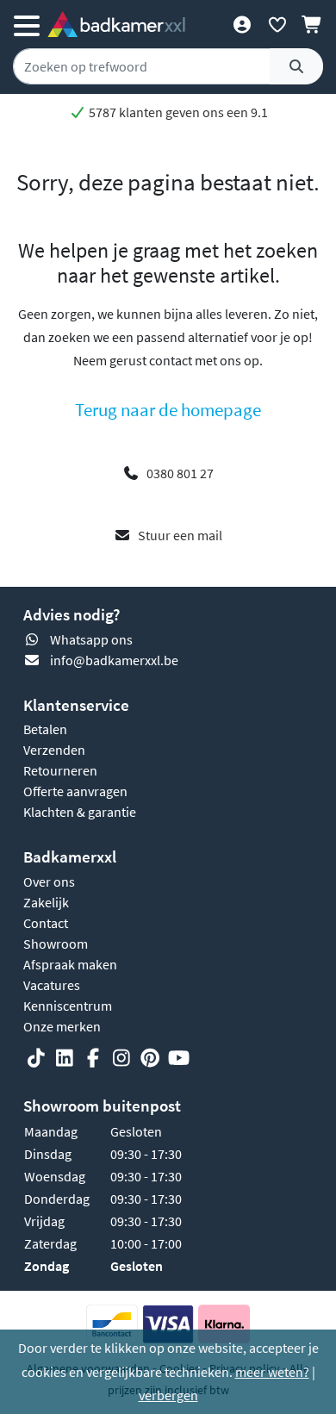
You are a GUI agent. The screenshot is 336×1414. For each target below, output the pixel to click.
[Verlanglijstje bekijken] (277, 24)
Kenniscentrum (67, 1005)
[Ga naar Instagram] (121, 1058)
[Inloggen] (241, 24)
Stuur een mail (180, 535)
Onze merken (62, 1026)
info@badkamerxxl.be (114, 660)
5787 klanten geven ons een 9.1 (177, 112)
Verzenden (54, 749)
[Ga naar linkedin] (65, 1058)
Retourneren (60, 770)
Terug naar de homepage (168, 410)
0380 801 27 (180, 473)
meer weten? (272, 1371)
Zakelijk (46, 902)
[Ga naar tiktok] (36, 1058)
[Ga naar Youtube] (178, 1058)
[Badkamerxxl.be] (116, 24)
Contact (45, 922)
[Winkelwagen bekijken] (312, 24)
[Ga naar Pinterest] (150, 1058)
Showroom (55, 943)
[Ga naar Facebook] (93, 1058)
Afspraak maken (70, 964)
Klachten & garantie (79, 811)
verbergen (168, 1395)
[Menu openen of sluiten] (26, 24)
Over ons (49, 881)
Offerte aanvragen (75, 791)
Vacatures (51, 985)
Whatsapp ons (91, 639)
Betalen (45, 729)
